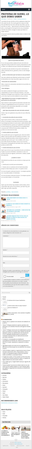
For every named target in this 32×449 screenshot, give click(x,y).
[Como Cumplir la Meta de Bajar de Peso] (16, 429)
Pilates (4, 391)
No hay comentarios (22, 19)
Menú (3, 9)
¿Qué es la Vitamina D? (12, 307)
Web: (4, 262)
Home (4, 411)
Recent (4, 299)
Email (4, 413)
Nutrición (5, 387)
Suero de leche (14, 191)
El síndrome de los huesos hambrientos (16, 300)
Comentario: (6, 236)
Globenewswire (7, 319)
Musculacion (5, 383)
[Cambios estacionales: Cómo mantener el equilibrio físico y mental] (25, 428)
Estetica (4, 379)
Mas (17, 447)
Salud (15, 19)
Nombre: (5, 250)
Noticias (4, 417)
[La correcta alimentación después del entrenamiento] (6, 427)
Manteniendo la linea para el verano (9, 402)
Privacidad (5, 415)
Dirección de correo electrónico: (10, 256)
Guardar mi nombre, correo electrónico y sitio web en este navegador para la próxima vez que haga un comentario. (16, 271)
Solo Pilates (3, 19)
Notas (4, 385)
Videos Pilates (6, 397)
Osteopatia (5, 389)
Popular (4, 297)
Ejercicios (5, 377)
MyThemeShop (18, 444)
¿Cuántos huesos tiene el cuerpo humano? (17, 305)
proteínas (8, 191)
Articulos (4, 375)
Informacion (5, 381)
